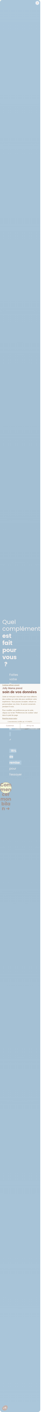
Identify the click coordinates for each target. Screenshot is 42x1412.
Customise (10, 726)
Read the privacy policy (9, 718)
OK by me (30, 726)
